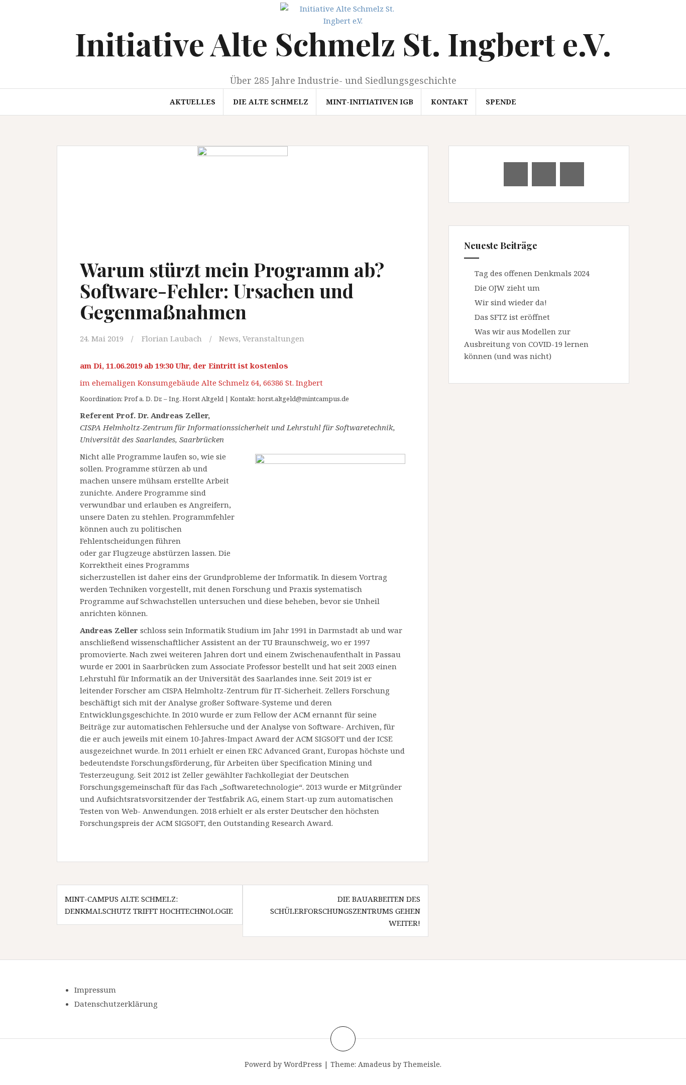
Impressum (95, 990)
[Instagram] (572, 174)
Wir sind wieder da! (511, 302)
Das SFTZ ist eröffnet (512, 317)
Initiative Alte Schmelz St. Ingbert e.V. (343, 43)
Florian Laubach (172, 338)
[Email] (516, 174)
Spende (501, 101)
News (229, 338)
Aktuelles (192, 101)
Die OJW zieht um (507, 288)
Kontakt (449, 101)
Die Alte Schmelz (270, 101)
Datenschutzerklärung (116, 1004)
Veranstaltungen (273, 338)
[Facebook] (544, 174)
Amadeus (374, 1064)
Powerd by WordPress (283, 1064)
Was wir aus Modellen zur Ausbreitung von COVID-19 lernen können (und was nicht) (526, 343)
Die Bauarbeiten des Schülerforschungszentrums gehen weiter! (345, 911)
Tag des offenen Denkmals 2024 (532, 273)
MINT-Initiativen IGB (369, 101)
